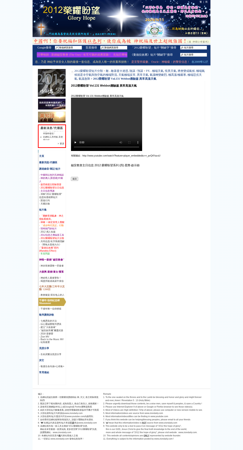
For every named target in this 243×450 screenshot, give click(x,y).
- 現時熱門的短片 (48, 228)
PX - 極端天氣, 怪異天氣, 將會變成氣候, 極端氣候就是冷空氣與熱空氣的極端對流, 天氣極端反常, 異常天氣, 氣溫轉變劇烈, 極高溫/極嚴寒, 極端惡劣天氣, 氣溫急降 (139, 74)
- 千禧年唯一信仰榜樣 (50, 308)
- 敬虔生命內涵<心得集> (51, 366)
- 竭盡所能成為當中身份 (51, 281)
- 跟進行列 (44, 200)
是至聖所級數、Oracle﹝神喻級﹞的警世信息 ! (155, 61)
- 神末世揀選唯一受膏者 (51, 265)
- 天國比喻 (44, 203)
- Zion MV (44, 336)
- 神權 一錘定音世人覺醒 (51, 222)
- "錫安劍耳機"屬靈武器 (51, 330)
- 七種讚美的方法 (48, 320)
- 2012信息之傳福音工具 (51, 235)
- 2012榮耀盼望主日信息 (51, 187)
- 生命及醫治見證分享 (50, 354)
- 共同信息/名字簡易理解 (51, 241)
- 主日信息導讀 (46, 191)
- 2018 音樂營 (46, 333)
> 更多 (61, 143)
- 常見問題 (44, 253)
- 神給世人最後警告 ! (49, 277)
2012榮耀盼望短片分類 (88, 70)
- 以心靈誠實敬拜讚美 (50, 324)
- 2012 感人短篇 (47, 231)
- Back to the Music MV (51, 339)
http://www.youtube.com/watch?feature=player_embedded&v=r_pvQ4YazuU (121, 155)
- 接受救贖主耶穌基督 (50, 184)
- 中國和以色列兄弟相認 (51, 175)
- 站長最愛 (44, 342)
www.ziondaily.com (73, 413)
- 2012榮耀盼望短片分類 (51, 238)
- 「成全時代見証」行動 (51, 225)
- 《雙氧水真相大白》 (50, 244)
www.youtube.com (75, 416)
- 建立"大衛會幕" (47, 327)
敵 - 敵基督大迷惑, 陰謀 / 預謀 (124, 70)
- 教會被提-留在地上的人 (51, 295)
